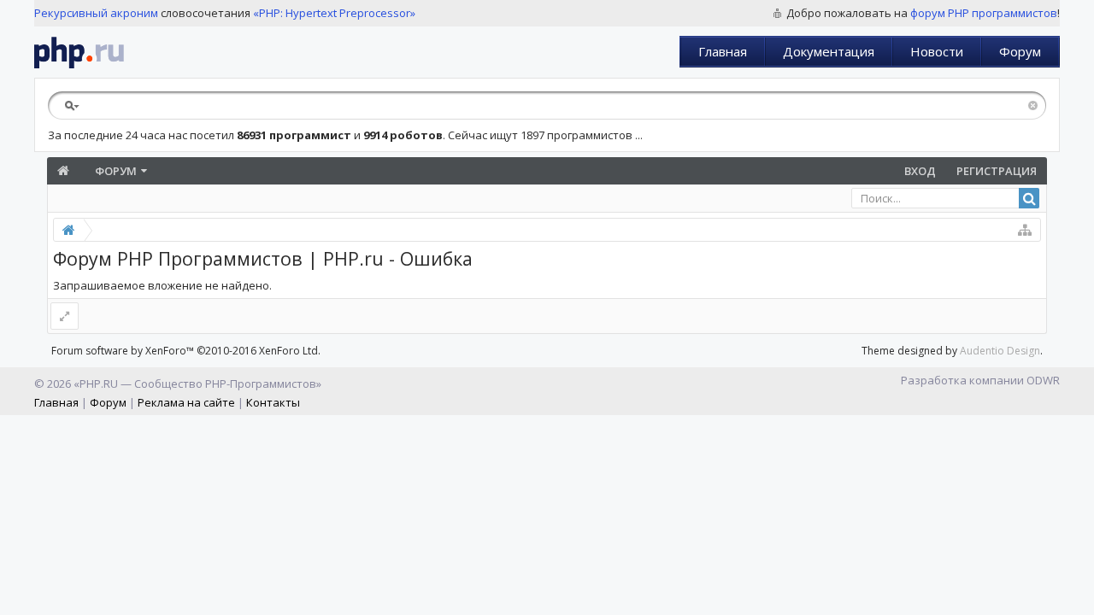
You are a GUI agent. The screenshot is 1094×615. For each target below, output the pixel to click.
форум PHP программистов (983, 12)
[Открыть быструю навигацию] (1024, 230)
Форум (1020, 51)
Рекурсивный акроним (96, 12)
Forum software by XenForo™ (186, 350)
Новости (936, 51)
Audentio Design (1000, 350)
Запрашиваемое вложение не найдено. (162, 285)
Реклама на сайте (186, 402)
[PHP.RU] (79, 52)
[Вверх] (1077, 595)
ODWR (1043, 380)
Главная (722, 51)
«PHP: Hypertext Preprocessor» (334, 12)
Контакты (273, 402)
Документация (828, 51)
